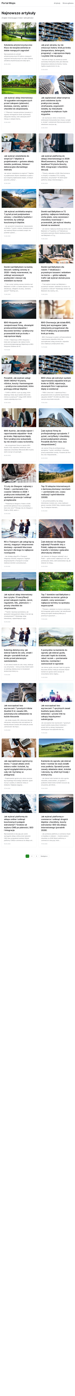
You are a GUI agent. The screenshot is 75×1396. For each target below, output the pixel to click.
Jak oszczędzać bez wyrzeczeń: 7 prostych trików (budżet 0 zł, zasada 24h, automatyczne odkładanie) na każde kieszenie (18, 711)
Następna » (44, 856)
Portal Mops (8, 3)
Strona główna (68, 3)
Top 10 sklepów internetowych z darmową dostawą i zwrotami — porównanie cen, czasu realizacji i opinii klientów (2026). (55, 491)
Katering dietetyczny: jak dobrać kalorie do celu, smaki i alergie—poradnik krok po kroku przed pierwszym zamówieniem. (18, 655)
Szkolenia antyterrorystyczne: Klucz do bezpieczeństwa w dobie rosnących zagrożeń (18, 48)
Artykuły (57, 3)
